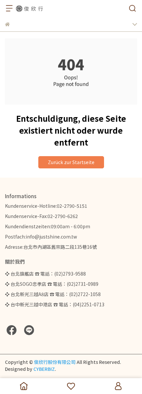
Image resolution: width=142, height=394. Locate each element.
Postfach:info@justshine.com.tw (41, 236)
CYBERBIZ (44, 369)
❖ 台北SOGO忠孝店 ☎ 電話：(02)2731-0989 (51, 284)
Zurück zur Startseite (71, 162)
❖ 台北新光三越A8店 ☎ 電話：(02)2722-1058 (53, 294)
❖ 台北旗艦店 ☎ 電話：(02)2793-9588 (45, 273)
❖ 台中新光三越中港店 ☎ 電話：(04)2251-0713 (54, 304)
